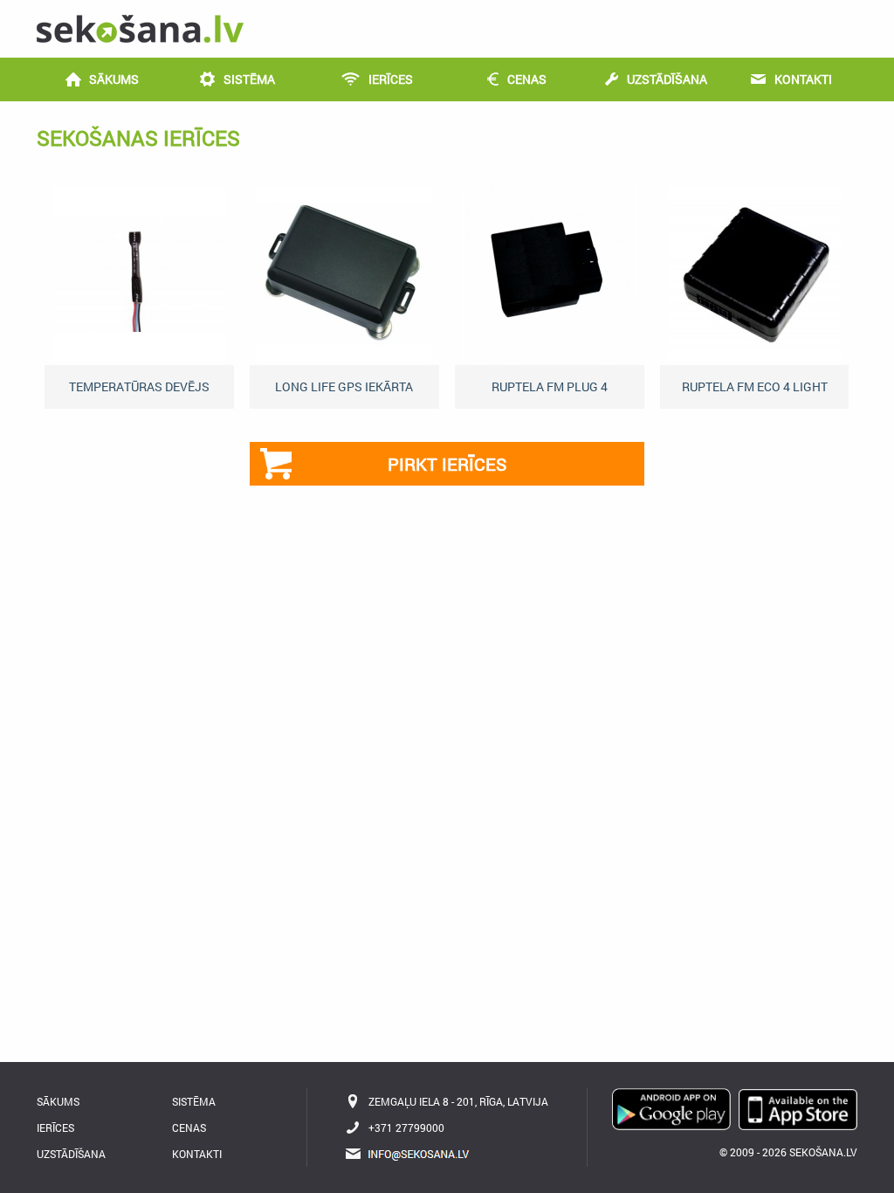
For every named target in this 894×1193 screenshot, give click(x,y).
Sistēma (194, 1101)
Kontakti (197, 1154)
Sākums (58, 1101)
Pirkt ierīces (447, 463)
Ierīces (55, 1127)
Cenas (189, 1127)
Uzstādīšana (71, 1154)
